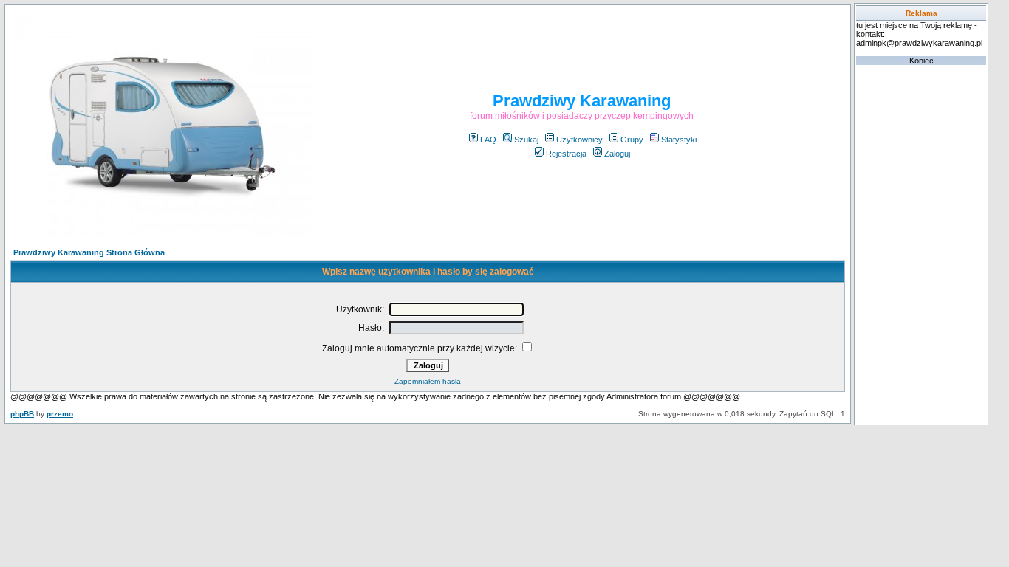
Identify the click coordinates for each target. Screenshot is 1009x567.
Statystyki (679, 139)
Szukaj (526, 139)
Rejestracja (566, 153)
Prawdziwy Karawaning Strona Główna (89, 252)
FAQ (488, 139)
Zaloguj (617, 153)
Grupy (631, 139)
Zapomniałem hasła (427, 381)
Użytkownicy (579, 139)
